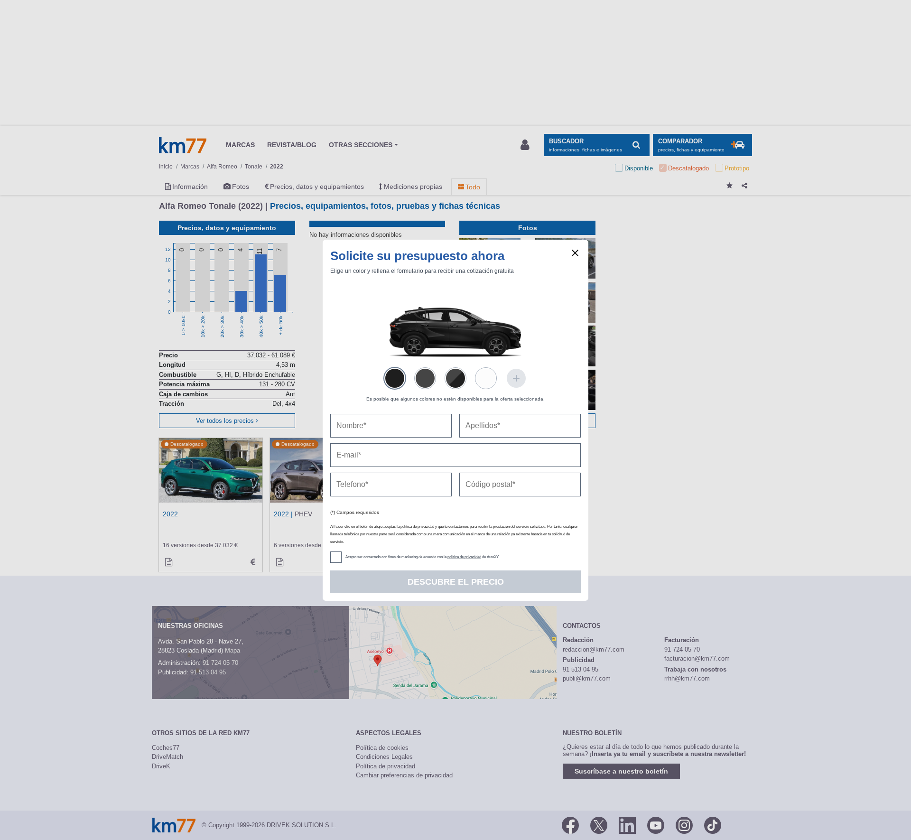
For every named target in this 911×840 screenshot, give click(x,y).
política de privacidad (464, 557)
